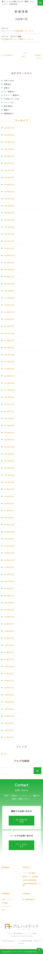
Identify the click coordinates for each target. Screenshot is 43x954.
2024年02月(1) (9, 312)
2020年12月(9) (9, 574)
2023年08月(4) (9, 347)
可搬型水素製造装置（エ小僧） (32, 884)
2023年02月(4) (9, 390)
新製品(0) (7, 84)
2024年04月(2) (9, 298)
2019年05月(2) (9, 652)
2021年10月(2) (9, 503)
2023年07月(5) (9, 354)
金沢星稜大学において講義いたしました (17, 39)
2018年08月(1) (9, 709)
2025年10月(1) (9, 177)
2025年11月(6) (9, 170)
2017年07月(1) (9, 737)
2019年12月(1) (9, 624)
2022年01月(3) (9, 482)
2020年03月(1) (9, 609)
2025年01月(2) (9, 234)
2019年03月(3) (9, 659)
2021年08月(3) (9, 517)
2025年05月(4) (9, 212)
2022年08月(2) (9, 432)
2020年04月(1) (9, 602)
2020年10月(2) (9, 581)
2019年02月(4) (9, 666)
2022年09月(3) (9, 425)
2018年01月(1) (9, 730)
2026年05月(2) (9, 142)
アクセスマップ (7, 906)
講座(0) (6, 109)
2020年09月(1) (9, 588)
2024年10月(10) (9, 255)
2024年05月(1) (9, 291)
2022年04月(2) (9, 461)
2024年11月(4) (9, 248)
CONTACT (26, 893)
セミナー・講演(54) (11, 95)
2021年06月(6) (9, 531)
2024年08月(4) (9, 269)
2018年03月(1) (9, 723)
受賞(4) (6, 87)
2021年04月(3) (9, 546)
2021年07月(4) (9, 524)
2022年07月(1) (9, 439)
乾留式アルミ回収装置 (30, 876)
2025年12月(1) (9, 163)
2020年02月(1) (9, 616)
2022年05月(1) (9, 453)
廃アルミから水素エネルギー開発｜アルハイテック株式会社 (17, 2)
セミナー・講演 (15, 36)
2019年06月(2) (9, 645)
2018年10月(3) (9, 694)
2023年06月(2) (9, 361)
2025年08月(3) (9, 191)
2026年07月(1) (9, 127)
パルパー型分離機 (29, 873)
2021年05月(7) (9, 539)
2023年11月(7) (9, 326)
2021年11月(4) (9, 496)
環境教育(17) (8, 113)
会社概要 (5, 903)
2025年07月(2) (9, 198)
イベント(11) (8, 102)
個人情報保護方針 (29, 899)
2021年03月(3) (9, 553)
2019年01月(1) (9, 673)
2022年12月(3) (9, 404)
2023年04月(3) (9, 376)
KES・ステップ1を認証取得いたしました (18, 30)
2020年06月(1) (9, 595)
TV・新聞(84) (9, 91)
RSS (5, 754)
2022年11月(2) (9, 411)
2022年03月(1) (9, 468)
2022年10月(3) (9, 418)
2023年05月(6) (9, 368)
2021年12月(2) (9, 489)
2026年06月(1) (9, 134)
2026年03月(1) (9, 156)
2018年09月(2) (9, 701)
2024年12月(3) (9, 241)
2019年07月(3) (9, 638)
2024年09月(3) (9, 262)
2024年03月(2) (9, 305)
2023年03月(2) (9, 383)
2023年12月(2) (9, 319)
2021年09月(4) (9, 510)
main (23, 56)
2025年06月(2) (9, 205)
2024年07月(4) (9, 276)
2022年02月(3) (9, 475)
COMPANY (6, 893)
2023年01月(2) (9, 397)
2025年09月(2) (9, 184)
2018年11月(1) (9, 687)
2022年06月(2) (9, 446)
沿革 (3, 910)
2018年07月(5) (9, 716)
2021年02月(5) (9, 560)
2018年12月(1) (9, 680)
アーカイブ (21, 120)
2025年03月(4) (9, 227)
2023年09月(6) (9, 340)
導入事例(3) (8, 106)
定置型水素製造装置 (29, 880)
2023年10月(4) (9, 333)
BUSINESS (6, 867)
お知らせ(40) (9, 80)
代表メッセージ (7, 899)
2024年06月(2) (9, 283)
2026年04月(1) (9, 149)
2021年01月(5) (9, 567)
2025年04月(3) (9, 220)
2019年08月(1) (9, 631)
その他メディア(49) (11, 98)
